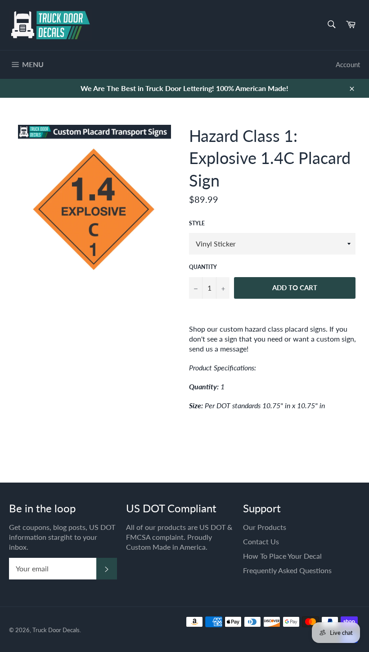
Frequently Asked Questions (287, 570)
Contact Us (261, 541)
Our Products (264, 527)
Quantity (203, 267)
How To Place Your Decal (282, 556)
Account (348, 64)
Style (197, 223)
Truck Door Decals (56, 630)
